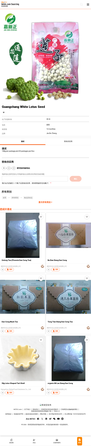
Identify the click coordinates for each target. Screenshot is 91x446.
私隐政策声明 (18, 414)
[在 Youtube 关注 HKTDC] (58, 419)
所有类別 (15, 198)
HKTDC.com (18, 409)
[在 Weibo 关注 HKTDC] (50, 419)
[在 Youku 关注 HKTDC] (62, 419)
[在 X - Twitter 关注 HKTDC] (42, 419)
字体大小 (57, 411)
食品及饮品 (28, 198)
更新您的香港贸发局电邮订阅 (41, 411)
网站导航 (43, 414)
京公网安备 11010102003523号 (75, 414)
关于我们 (27, 409)
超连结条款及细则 (31, 414)
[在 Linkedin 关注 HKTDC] (46, 419)
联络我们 (36, 409)
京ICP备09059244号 (55, 414)
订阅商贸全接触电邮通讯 (69, 409)
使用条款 (8, 414)
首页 (4, 198)
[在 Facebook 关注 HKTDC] (38, 419)
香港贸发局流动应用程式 (49, 409)
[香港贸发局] (45, 405)
